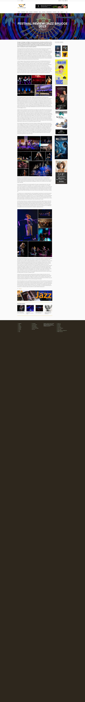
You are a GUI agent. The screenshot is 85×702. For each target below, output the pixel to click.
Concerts (19, 329)
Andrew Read (38, 29)
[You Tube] (63, 0)
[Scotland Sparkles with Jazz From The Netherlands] (39, 307)
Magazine (19, 323)
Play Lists (33, 329)
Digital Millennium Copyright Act (62, 330)
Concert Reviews (34, 324)
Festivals (50, 29)
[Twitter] (60, 0)
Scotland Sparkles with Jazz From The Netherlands (39, 312)
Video (19, 331)
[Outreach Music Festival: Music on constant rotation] (21, 307)
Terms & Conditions (60, 328)
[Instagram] (62, 0)
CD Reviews (34, 323)
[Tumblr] (65, 0)
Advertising (59, 324)
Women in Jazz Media (35, 328)
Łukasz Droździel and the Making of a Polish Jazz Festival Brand (48, 313)
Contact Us (59, 323)
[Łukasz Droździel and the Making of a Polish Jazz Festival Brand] (48, 307)
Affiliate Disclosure (60, 331)
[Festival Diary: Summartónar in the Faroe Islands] (30, 307)
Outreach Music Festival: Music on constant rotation (20, 312)
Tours (19, 330)
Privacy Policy (59, 329)
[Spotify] (67, 0)
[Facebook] (59, 0)
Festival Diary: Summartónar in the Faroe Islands (29, 313)
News (52, 29)
